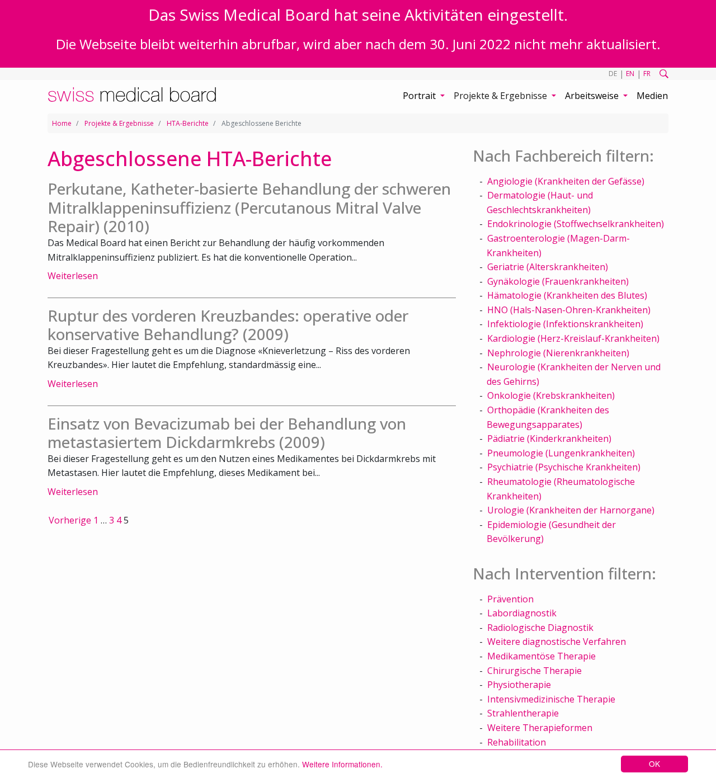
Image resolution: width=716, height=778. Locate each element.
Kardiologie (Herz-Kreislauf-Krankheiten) (573, 338)
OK (654, 763)
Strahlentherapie (523, 713)
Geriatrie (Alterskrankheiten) (547, 267)
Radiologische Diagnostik (540, 627)
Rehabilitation (516, 742)
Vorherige (70, 520)
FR (647, 73)
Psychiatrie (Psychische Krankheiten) (563, 467)
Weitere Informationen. (342, 764)
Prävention (510, 599)
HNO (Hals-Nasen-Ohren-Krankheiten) (569, 310)
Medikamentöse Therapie (541, 656)
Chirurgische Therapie (534, 670)
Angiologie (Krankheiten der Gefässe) (565, 181)
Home (62, 123)
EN (630, 73)
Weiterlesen (73, 276)
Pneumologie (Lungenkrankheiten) (561, 453)
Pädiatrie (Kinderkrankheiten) (549, 438)
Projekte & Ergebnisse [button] (501, 95)
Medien (652, 95)
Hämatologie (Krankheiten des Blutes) (567, 295)
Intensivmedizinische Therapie (551, 699)
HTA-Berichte (188, 123)
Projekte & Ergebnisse (119, 123)
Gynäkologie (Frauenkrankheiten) (558, 281)
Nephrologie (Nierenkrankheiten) (558, 353)
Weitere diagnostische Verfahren (556, 641)
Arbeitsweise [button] (593, 95)
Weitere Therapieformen (539, 728)
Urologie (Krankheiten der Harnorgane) (570, 510)
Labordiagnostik (522, 613)
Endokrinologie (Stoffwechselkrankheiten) (575, 224)
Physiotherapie (519, 684)
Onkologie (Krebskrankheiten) (551, 395)
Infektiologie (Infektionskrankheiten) (565, 324)
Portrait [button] (420, 95)
